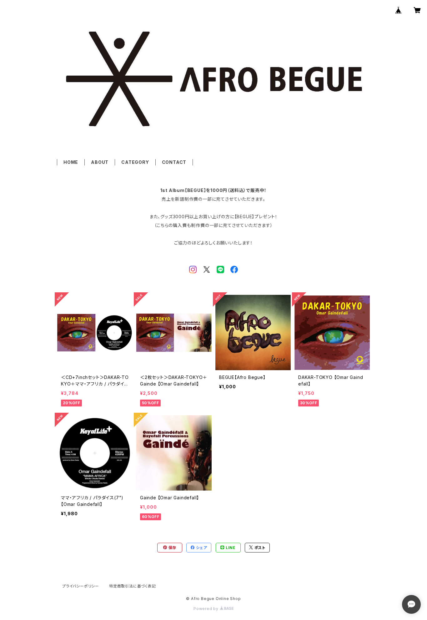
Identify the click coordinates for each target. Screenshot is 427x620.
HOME (70, 162)
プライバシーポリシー (80, 586)
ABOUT (99, 162)
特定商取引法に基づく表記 (132, 586)
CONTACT (174, 162)
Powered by (206, 608)
